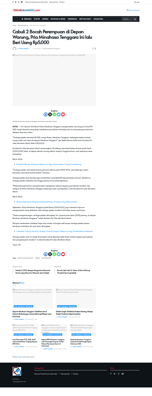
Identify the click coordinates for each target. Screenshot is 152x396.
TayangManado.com (19, 381)
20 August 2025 (60, 349)
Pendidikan (72, 19)
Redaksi (61, 2)
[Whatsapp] (54, 114)
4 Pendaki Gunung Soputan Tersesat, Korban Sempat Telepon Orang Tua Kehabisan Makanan (54, 231)
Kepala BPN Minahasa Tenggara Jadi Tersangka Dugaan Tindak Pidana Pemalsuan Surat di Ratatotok (53, 342)
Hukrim (45, 19)
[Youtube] (63, 114)
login (19, 357)
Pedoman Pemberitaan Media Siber (36, 2)
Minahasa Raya (23, 25)
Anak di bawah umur (25, 258)
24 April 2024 (88, 346)
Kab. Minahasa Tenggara (38, 25)
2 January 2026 (75, 317)
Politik (37, 19)
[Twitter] (59, 114)
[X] (50, 114)
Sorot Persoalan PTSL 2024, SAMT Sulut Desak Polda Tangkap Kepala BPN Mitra (25, 341)
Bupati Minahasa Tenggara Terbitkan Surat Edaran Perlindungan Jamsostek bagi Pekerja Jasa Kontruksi (32, 314)
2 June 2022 (37, 48)
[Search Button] (135, 19)
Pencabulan (46, 258)
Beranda (27, 19)
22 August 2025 (31, 346)
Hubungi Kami (53, 2)
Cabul (37, 258)
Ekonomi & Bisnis (58, 19)
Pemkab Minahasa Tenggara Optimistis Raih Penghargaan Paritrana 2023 (80, 341)
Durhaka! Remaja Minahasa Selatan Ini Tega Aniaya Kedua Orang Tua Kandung (48, 164)
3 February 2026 (31, 319)
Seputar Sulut (85, 19)
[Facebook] (46, 114)
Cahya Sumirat (24, 48)
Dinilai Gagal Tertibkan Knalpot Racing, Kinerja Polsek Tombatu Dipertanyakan (74, 312)
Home (14, 25)
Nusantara (98, 19)
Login (137, 2)
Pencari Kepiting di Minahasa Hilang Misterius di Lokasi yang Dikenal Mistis (46, 201)
